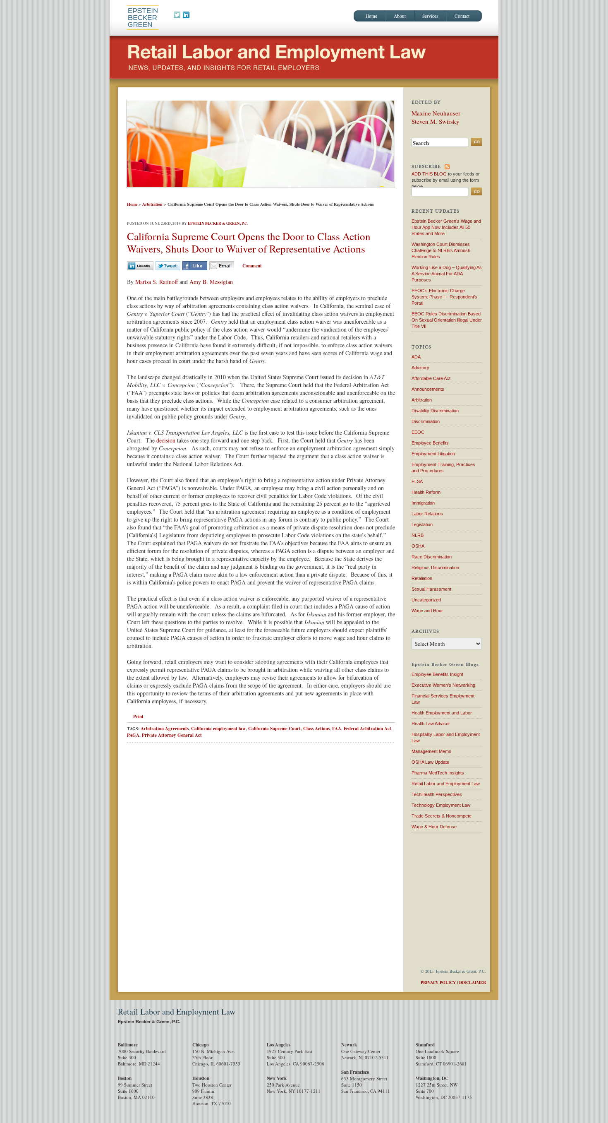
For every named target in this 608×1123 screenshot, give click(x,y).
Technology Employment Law (441, 805)
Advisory (420, 367)
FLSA (417, 481)
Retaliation (422, 578)
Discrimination (426, 421)
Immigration (423, 502)
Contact (462, 16)
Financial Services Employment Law (443, 699)
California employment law (218, 728)
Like (194, 265)
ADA (416, 356)
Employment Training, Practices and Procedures (443, 467)
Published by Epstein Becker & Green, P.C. (142, 17)
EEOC (418, 432)
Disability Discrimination (435, 410)
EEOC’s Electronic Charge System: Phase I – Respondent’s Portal (444, 296)
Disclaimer (472, 982)
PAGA (133, 735)
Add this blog (429, 173)
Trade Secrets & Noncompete (442, 815)
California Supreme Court (274, 728)
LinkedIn (140, 265)
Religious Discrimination (435, 567)
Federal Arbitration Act (367, 728)
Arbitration (152, 204)
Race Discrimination (432, 556)
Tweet (168, 265)
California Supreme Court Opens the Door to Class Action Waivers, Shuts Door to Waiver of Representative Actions (249, 242)
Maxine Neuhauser (436, 113)
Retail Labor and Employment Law (234, 57)
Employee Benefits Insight (437, 674)
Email (221, 265)
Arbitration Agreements (165, 728)
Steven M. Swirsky (436, 121)
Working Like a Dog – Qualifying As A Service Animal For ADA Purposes (447, 273)
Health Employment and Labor (442, 712)
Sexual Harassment (431, 589)
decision (165, 440)
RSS (447, 166)
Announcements (428, 389)
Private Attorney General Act (172, 735)
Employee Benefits (430, 442)
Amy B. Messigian (211, 282)
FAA (336, 728)
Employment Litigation (433, 453)
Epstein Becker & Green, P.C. (218, 223)
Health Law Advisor (431, 723)
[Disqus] (261, 866)
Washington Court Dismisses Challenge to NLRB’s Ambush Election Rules (441, 250)
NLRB (418, 535)
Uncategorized (426, 599)
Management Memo (431, 751)
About (400, 16)
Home (371, 16)
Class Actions (316, 728)
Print (138, 716)
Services (430, 16)
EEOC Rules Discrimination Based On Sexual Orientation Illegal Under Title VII (447, 320)
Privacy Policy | (439, 982)
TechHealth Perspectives (437, 794)
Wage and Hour (427, 610)
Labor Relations (427, 513)
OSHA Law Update (430, 762)
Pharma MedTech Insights (438, 772)
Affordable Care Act (431, 378)
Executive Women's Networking (443, 685)
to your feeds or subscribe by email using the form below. (446, 180)
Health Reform (426, 492)
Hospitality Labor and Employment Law (446, 737)
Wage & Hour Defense (434, 826)
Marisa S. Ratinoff (156, 282)
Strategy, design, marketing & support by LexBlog (433, 1015)
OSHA (418, 545)
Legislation (422, 524)
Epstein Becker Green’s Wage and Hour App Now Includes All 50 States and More (446, 227)
